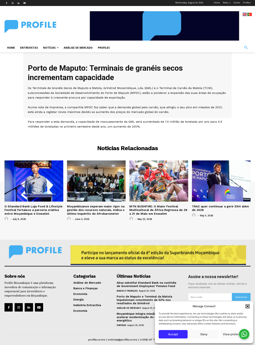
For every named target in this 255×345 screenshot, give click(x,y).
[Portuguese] (249, 14)
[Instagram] (12, 3)
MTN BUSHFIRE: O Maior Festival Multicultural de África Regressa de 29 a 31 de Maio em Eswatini (158, 210)
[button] (247, 306)
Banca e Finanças (127, 290)
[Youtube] (24, 3)
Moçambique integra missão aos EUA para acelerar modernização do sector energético (146, 317)
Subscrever (241, 297)
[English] (244, 14)
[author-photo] (6, 219)
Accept (173, 334)
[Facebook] (6, 3)
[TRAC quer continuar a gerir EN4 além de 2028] (221, 181)
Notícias (127, 134)
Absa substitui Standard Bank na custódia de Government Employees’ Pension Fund (146, 284)
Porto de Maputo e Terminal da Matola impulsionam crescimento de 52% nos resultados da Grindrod (144, 300)
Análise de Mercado (129, 308)
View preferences (235, 334)
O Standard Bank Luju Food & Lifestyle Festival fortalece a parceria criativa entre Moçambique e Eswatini (33, 210)
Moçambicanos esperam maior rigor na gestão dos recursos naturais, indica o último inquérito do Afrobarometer (96, 210)
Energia (121, 325)
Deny (204, 334)
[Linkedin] (18, 3)
